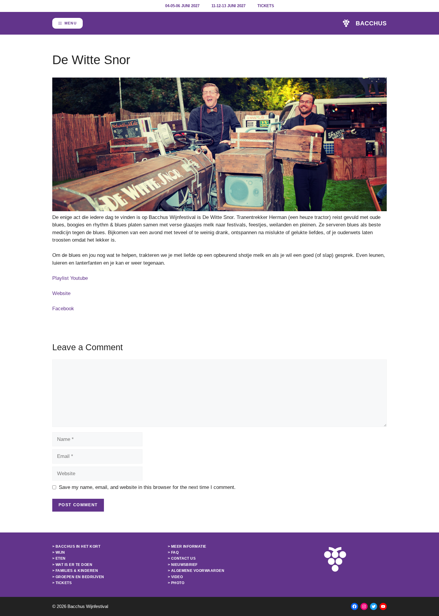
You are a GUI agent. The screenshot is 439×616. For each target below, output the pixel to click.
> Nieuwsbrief (183, 565)
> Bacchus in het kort (76, 546)
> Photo (176, 583)
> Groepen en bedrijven (78, 577)
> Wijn (58, 552)
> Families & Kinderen (75, 571)
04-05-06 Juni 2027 (182, 6)
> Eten (59, 558)
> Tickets (62, 583)
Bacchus (371, 23)
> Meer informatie (187, 546)
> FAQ (173, 552)
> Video (175, 577)
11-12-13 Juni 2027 (228, 6)
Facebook (63, 308)
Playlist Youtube (70, 278)
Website (61, 293)
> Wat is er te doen (72, 565)
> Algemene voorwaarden (196, 571)
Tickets (265, 6)
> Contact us (182, 558)
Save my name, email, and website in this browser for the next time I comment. (147, 487)
